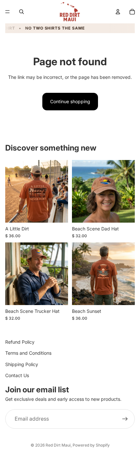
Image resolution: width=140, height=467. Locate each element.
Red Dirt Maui (58, 445)
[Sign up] (125, 419)
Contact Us (17, 375)
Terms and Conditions (28, 353)
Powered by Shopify (91, 445)
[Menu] (7, 11)
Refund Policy (20, 342)
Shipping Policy (21, 364)
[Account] (118, 12)
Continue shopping (70, 101)
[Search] (21, 12)
